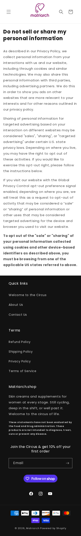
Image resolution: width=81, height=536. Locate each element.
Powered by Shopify (53, 528)
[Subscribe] (67, 463)
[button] (8, 12)
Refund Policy (20, 342)
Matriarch (32, 528)
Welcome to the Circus (28, 295)
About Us (16, 305)
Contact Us (18, 314)
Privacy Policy (20, 361)
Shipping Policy (21, 351)
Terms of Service (23, 371)
